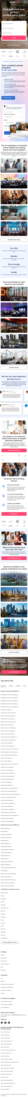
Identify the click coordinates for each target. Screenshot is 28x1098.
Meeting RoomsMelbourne (7, 861)
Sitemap (2, 993)
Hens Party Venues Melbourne (8, 776)
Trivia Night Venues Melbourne (8, 809)
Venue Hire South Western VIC (8, 1083)
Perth (24, 686)
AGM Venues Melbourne (6, 709)
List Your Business (5, 1007)
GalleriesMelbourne (5, 855)
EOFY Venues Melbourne (6, 761)
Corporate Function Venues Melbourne (9, 749)
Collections (3, 970)
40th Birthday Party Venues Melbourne (9, 703)
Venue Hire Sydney (5, 1089)
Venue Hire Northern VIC (6, 1074)
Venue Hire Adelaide (5, 1032)
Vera (2, 978)
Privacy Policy (4, 961)
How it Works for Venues (6, 1001)
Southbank (3, 904)
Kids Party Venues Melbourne (7, 779)
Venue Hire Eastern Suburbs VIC (8, 1050)
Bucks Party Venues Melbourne (8, 730)
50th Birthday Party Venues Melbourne (9, 706)
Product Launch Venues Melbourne (9, 791)
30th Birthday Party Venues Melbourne (9, 700)
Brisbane (18, 686)
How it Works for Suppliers (7, 1004)
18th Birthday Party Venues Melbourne (9, 694)
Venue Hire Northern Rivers (7, 1071)
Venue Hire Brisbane (5, 1035)
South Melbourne (5, 907)
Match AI (3, 981)
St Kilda (2, 901)
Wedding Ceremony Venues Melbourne (10, 815)
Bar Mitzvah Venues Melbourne (8, 718)
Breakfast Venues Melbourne (7, 724)
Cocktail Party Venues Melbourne (8, 740)
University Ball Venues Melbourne (8, 812)
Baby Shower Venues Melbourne (8, 715)
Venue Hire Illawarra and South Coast (9, 1062)
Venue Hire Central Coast (6, 1041)
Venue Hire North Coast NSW (7, 1068)
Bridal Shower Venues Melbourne (8, 727)
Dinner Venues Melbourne (7, 758)
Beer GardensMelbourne (6, 834)
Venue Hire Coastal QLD (6, 1044)
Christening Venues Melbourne (8, 734)
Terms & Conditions (5, 964)
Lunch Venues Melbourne (6, 782)
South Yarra (3, 917)
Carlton (2, 920)
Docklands (3, 914)
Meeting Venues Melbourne (7, 785)
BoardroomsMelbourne (6, 837)
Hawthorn (3, 929)
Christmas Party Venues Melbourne (9, 737)
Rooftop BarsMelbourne (6, 876)
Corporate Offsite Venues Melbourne (9, 752)
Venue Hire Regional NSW (7, 1080)
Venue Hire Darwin (5, 1047)
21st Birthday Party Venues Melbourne (9, 697)
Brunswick (3, 923)
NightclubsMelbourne (6, 864)
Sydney (11, 686)
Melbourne (3, 686)
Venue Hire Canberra (5, 1038)
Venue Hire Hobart (5, 1056)
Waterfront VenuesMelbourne (7, 885)
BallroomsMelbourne (5, 828)
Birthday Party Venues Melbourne (8, 721)
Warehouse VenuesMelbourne (8, 882)
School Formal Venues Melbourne (8, 797)
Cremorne (3, 935)
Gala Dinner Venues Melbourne (8, 773)
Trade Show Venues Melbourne (8, 803)
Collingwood (3, 898)
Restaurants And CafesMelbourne (8, 873)
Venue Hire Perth (4, 1077)
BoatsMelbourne (4, 840)
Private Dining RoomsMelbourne (8, 867)
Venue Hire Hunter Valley (6, 1059)
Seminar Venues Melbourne (7, 800)
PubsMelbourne (4, 870)
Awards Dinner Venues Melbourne (8, 712)
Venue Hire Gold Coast (6, 1053)
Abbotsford (3, 932)
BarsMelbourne (4, 831)
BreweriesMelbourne (5, 843)
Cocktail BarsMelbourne (6, 846)
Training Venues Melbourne (7, 806)
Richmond (3, 911)
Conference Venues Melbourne (8, 746)
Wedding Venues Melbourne (7, 818)
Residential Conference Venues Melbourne (10, 794)
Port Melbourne (4, 938)
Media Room (4, 958)
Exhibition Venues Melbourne (7, 767)
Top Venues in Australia (6, 990)
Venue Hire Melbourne (6, 1065)
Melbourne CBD (4, 892)
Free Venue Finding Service (7, 987)
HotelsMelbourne (5, 858)
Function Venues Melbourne (7, 770)
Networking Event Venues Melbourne (9, 788)
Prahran (2, 895)
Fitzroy (2, 926)
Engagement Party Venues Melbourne (9, 764)
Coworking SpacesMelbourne (7, 849)
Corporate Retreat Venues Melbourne (9, 755)
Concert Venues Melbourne (7, 743)
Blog (2, 967)
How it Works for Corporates (7, 984)
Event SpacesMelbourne (6, 852)
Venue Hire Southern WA (6, 1086)
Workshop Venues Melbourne (7, 821)
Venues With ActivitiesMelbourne (8, 879)
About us (3, 955)
